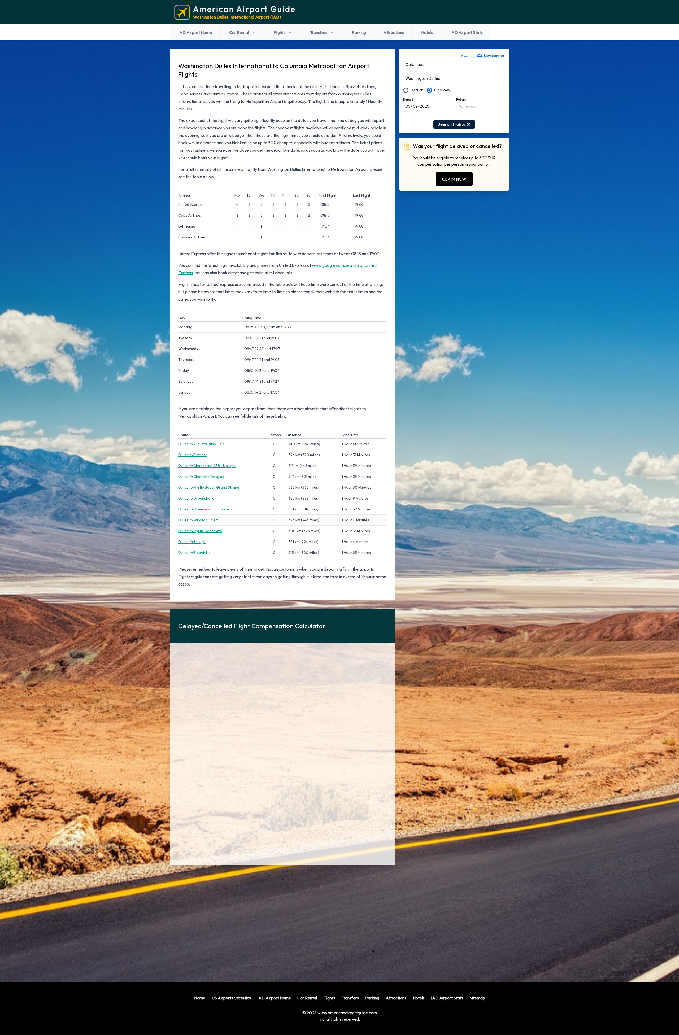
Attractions (393, 32)
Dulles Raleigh (192, 541)
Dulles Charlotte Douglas (201, 476)
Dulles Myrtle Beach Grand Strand (208, 487)
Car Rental (239, 32)
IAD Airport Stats (466, 32)
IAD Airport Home (195, 32)
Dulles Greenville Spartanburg (205, 509)
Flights (279, 32)
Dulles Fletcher (192, 454)
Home (199, 998)
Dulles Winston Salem (198, 520)
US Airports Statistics (231, 998)
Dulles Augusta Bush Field (201, 444)
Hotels (427, 32)
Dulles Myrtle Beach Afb (200, 531)
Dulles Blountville (194, 552)
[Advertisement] (282, 919)
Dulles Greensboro (196, 498)
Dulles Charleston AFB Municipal (207, 465)
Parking (359, 32)
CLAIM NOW (454, 179)
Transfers (318, 32)
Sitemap (477, 998)
